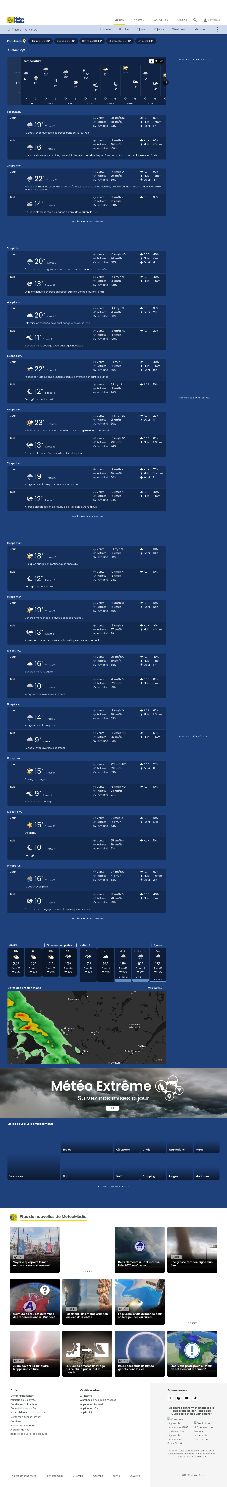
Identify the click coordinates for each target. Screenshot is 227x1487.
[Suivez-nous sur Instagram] (178, 1398)
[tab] (151, 61)
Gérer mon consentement (25, 1416)
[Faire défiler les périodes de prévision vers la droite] (166, 82)
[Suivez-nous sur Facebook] (170, 1398)
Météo (17, 29)
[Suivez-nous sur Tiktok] (195, 1398)
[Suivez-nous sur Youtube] (187, 1398)
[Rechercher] (195, 20)
